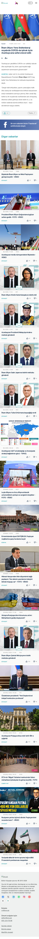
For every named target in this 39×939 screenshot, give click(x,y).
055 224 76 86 (6, 921)
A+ (6, 58)
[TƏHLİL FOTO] (19, 433)
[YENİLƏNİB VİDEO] (19, 237)
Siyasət (4, 180)
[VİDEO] (19, 800)
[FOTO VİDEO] (19, 197)
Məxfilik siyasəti (7, 932)
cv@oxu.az (5, 910)
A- (2, 58)
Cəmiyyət (5, 783)
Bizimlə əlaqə (6, 929)
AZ (30, 3)
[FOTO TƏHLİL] (19, 518)
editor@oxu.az (6, 918)
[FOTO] (19, 759)
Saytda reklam (6, 926)
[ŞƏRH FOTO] (19, 600)
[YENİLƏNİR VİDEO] (19, 155)
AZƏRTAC (4, 74)
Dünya (4, 542)
